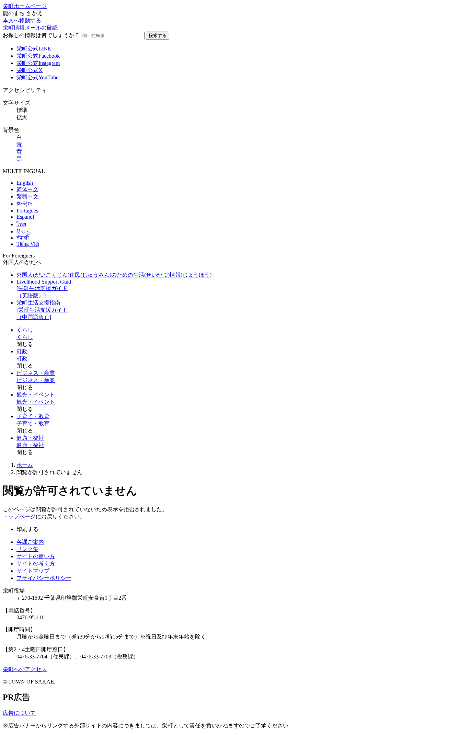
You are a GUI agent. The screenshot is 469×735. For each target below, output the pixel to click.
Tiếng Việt (27, 244)
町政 (21, 351)
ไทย (21, 224)
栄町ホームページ (25, 6)
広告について (19, 713)
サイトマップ (32, 571)
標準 (21, 110)
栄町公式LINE (33, 48)
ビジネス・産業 (35, 373)
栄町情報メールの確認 (30, 28)
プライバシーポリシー (43, 578)
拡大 (21, 117)
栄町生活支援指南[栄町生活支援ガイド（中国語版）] (42, 310)
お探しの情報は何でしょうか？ (41, 35)
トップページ (19, 516)
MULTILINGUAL (24, 171)
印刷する (27, 529)
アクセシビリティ (25, 90)
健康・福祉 (30, 438)
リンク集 (27, 549)
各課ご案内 (30, 542)
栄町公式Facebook (38, 56)
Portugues (27, 211)
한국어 (24, 204)
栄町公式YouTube (37, 77)
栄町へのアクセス (25, 669)
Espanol (25, 217)
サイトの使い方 (35, 556)
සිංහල (23, 231)
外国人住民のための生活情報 (113, 275)
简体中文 (27, 189)
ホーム (24, 465)
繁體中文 (27, 196)
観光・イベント (35, 395)
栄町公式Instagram (38, 63)
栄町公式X (29, 70)
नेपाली (22, 238)
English (24, 183)
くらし (24, 330)
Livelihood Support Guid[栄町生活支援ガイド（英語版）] (43, 288)
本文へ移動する (22, 20)
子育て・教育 (32, 416)
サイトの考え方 (35, 563)
